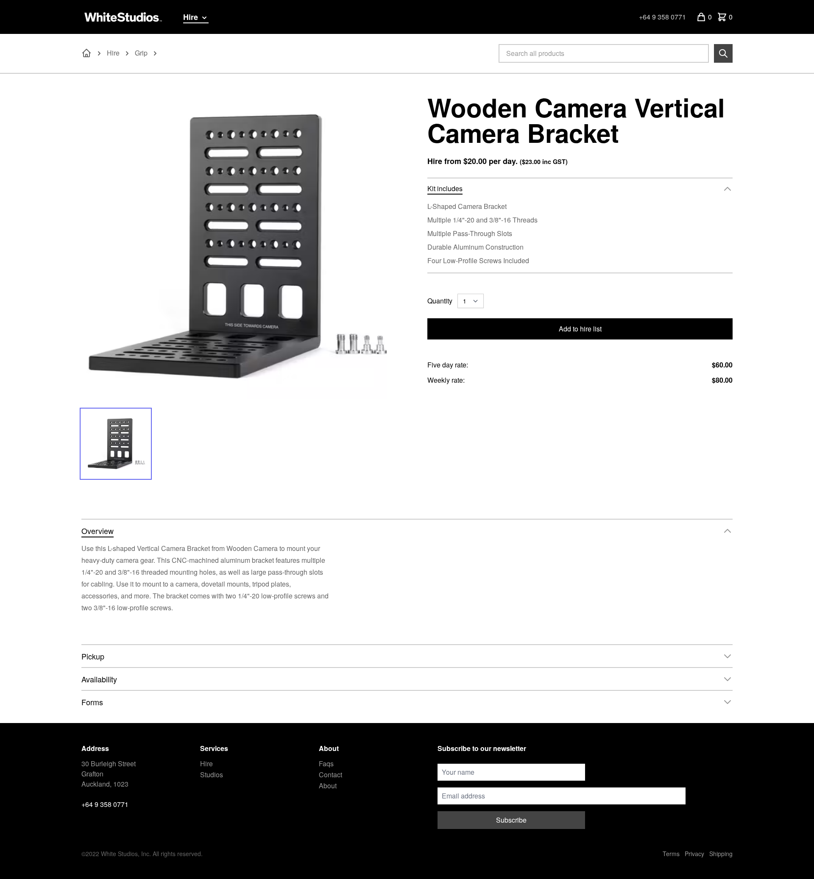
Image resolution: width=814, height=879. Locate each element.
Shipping (721, 853)
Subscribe (511, 820)
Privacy (694, 853)
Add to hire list (580, 329)
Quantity (439, 301)
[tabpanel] (234, 246)
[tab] (115, 443)
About (328, 785)
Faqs (326, 763)
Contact (330, 774)
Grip (141, 53)
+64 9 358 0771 (662, 17)
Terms (671, 853)
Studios (211, 774)
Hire (191, 16)
